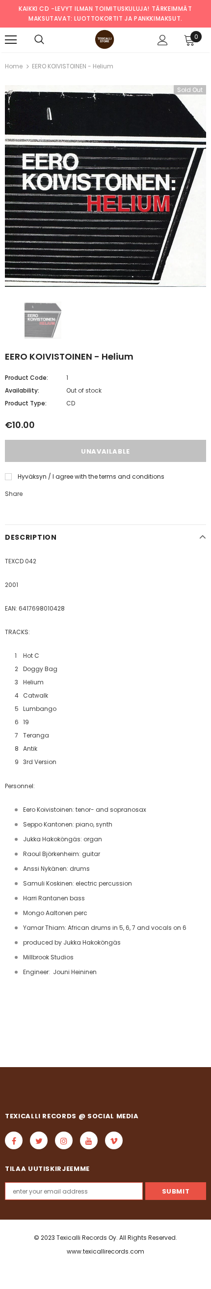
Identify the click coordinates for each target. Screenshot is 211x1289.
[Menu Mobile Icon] (11, 40)
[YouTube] (89, 1140)
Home (14, 66)
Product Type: (26, 403)
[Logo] (104, 39)
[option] (105, 186)
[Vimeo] (114, 1140)
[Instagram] (64, 1140)
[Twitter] (39, 1140)
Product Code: (26, 377)
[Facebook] (14, 1140)
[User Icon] (163, 40)
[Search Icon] (39, 40)
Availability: (22, 390)
